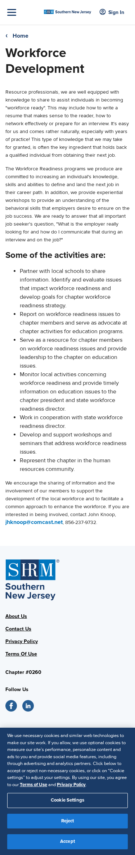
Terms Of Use (21, 654)
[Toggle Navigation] (24, 12)
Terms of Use (33, 785)
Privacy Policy (21, 641)
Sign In (116, 12)
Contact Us (18, 629)
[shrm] (67, 9)
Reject (67, 821)
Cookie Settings (67, 800)
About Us (16, 616)
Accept (67, 841)
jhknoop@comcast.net (34, 522)
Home (20, 36)
